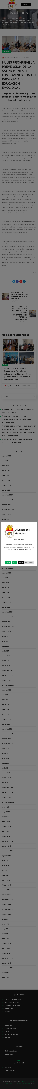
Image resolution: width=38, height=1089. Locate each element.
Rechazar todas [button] (29, 562)
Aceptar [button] (14, 562)
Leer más (8, 562)
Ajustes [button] (21, 562)
